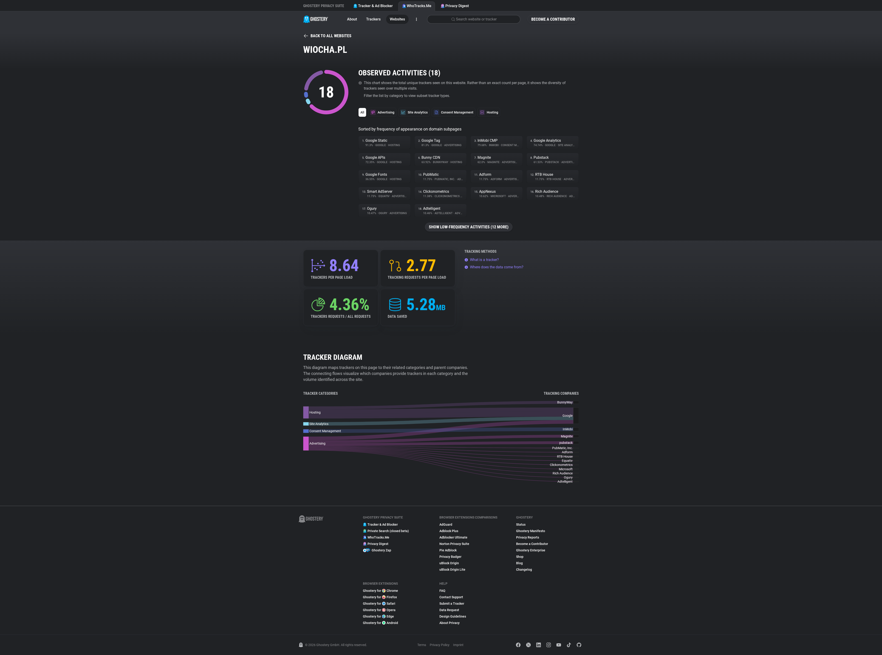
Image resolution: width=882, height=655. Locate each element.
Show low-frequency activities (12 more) (469, 226)
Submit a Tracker (451, 603)
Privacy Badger (450, 557)
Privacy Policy (439, 645)
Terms (421, 645)
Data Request (449, 610)
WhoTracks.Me (419, 6)
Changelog (524, 569)
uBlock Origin (449, 563)
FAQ (442, 591)
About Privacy (449, 623)
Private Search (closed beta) (388, 531)
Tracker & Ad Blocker (375, 6)
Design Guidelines (452, 616)
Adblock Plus (448, 531)
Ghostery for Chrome (380, 591)
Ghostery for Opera (379, 610)
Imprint (458, 645)
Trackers (373, 19)
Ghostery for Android (380, 623)
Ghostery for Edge (378, 616)
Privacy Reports (527, 537)
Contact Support (451, 597)
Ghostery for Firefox (380, 597)
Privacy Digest (457, 6)
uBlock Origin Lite (452, 569)
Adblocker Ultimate (453, 537)
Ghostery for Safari (379, 603)
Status (521, 524)
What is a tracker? (484, 260)
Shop (519, 557)
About (352, 19)
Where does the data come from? (496, 267)
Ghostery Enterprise (530, 550)
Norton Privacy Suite (454, 544)
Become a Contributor (553, 19)
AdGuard (445, 524)
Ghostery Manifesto (530, 531)
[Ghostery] (315, 19)
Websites (397, 19)
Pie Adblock (448, 550)
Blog (519, 563)
